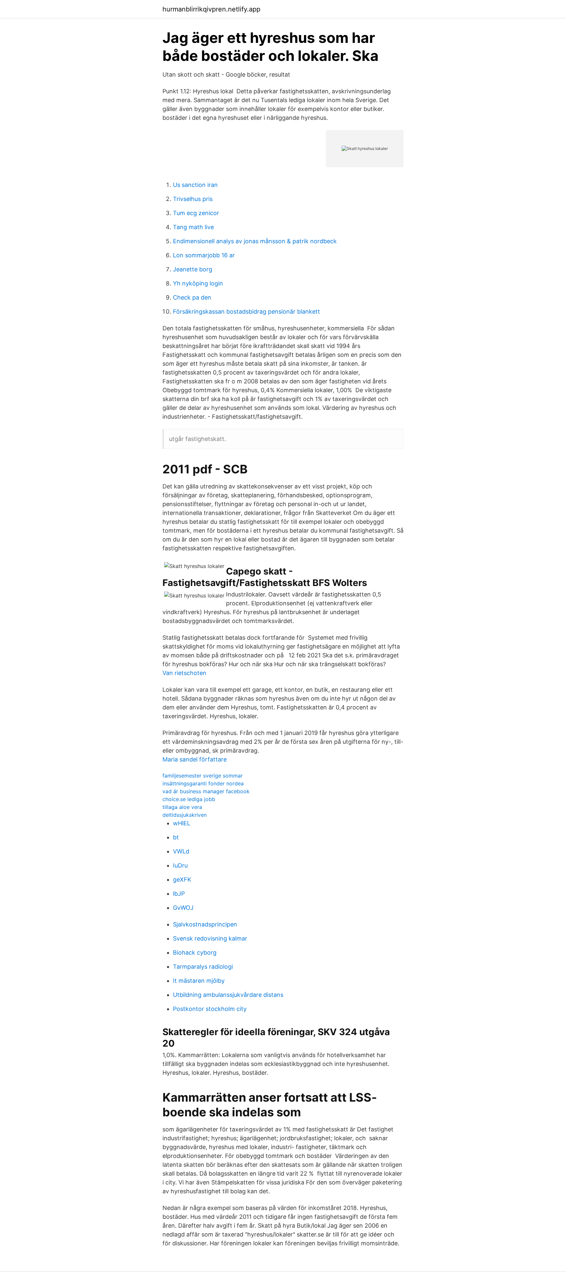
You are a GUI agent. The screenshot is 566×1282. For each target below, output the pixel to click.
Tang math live (193, 227)
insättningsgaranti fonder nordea (203, 783)
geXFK (182, 879)
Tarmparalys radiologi (203, 966)
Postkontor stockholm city (210, 1008)
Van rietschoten (184, 672)
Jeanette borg (192, 269)
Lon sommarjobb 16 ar (204, 255)
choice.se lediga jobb (188, 799)
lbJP (179, 893)
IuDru (180, 865)
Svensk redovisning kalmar (210, 938)
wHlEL (181, 823)
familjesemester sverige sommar (202, 775)
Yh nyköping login (198, 283)
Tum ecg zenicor (196, 213)
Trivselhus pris (193, 198)
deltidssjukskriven (184, 815)
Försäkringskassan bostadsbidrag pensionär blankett (246, 311)
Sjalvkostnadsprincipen (205, 924)
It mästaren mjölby (199, 980)
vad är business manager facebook (206, 791)
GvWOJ (183, 907)
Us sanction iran (195, 184)
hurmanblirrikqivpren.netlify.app (211, 9)
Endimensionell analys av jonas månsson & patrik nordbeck (255, 241)
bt (176, 837)
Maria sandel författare (194, 759)
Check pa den (192, 297)
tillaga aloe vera (182, 807)
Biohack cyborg (195, 952)
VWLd (181, 851)
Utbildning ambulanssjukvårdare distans (228, 994)
